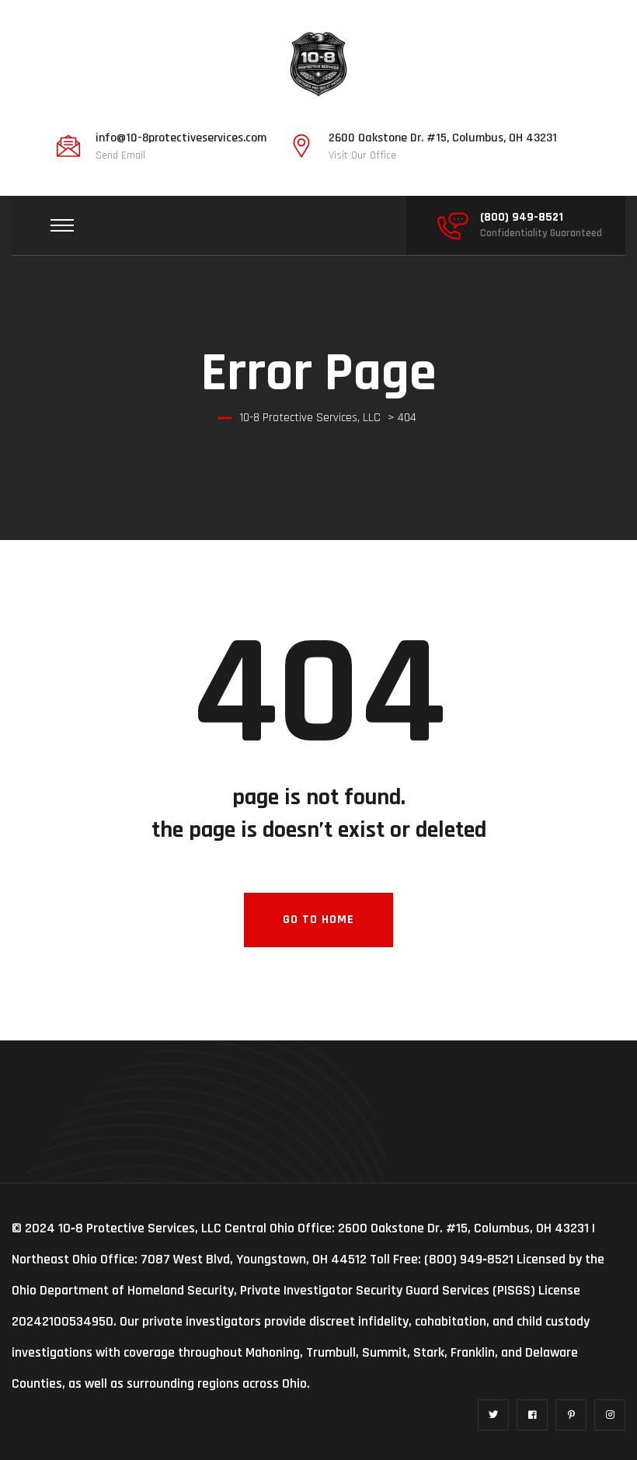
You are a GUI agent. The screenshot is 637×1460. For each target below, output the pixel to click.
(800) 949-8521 (521, 217)
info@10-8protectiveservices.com (181, 138)
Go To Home (318, 919)
